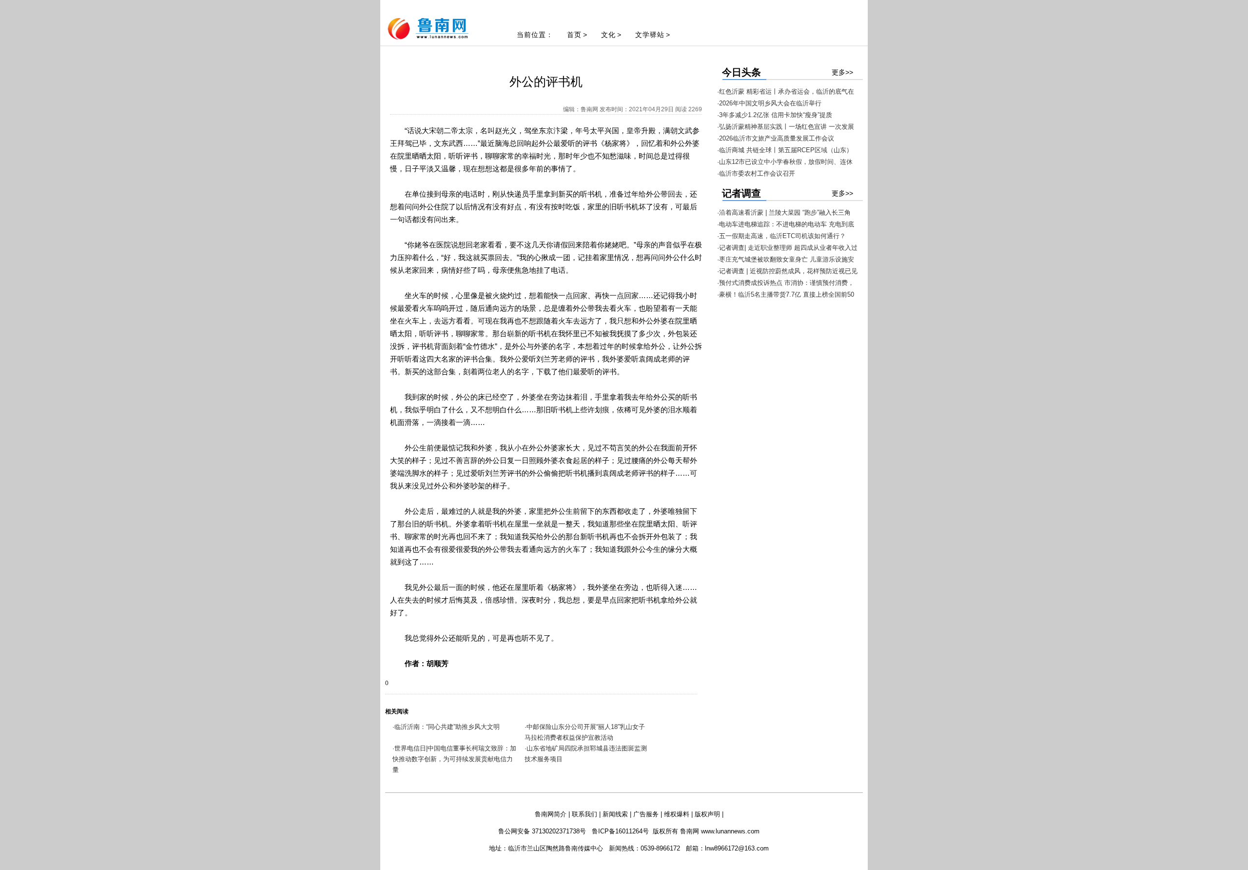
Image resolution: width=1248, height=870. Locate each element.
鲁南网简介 (550, 814)
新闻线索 (615, 814)
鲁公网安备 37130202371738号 (542, 831)
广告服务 (646, 814)
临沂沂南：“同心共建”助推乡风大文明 (447, 726)
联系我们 (584, 814)
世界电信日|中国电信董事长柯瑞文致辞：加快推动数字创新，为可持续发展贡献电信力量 (454, 759)
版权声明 (707, 814)
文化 (608, 35)
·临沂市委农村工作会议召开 (756, 173)
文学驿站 (649, 35)
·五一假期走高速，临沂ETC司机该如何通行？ (781, 236)
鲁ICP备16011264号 (620, 831)
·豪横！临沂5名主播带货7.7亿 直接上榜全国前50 (785, 294)
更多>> (842, 72)
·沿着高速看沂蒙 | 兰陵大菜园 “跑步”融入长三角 (784, 212)
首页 (574, 35)
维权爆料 (676, 814)
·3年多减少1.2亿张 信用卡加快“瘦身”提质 (774, 115)
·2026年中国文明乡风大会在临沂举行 (769, 103)
